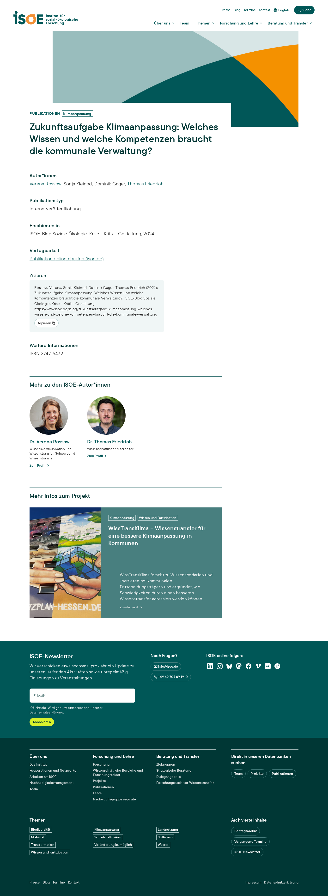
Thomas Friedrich (145, 184)
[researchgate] (277, 666)
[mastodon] (239, 666)
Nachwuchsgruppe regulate (114, 799)
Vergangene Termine (250, 841)
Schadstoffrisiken (107, 837)
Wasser (163, 844)
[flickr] (268, 666)
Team (34, 789)
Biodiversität (40, 829)
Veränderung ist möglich (113, 844)
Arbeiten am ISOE (43, 777)
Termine (59, 882)
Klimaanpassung (106, 829)
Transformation (42, 844)
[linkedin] (210, 666)
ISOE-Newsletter (247, 852)
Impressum (253, 882)
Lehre (97, 793)
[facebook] (248, 666)
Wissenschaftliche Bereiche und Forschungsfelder (118, 772)
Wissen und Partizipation (49, 852)
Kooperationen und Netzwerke (53, 770)
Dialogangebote (168, 777)
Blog (46, 882)
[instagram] (220, 666)
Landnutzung (168, 829)
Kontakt (74, 882)
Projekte (99, 781)
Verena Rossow (45, 184)
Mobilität (38, 837)
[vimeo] (258, 666)
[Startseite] (45, 19)
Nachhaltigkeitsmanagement (52, 783)
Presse (35, 882)
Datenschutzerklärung (46, 712)
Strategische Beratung (173, 770)
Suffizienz (165, 837)
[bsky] (229, 666)
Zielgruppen (165, 764)
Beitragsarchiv (245, 831)
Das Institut (38, 764)
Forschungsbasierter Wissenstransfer (185, 783)
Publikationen (103, 787)
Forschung (101, 764)
